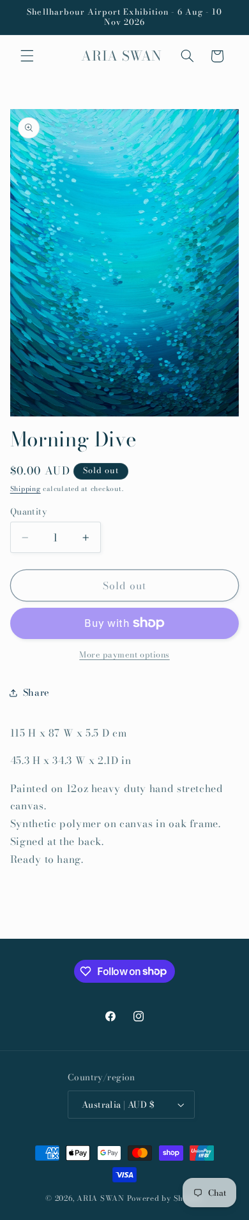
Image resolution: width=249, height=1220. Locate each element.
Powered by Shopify (165, 1198)
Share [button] (36, 692)
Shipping (25, 488)
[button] (27, 56)
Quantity (28, 511)
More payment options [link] (124, 655)
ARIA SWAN (100, 1198)
